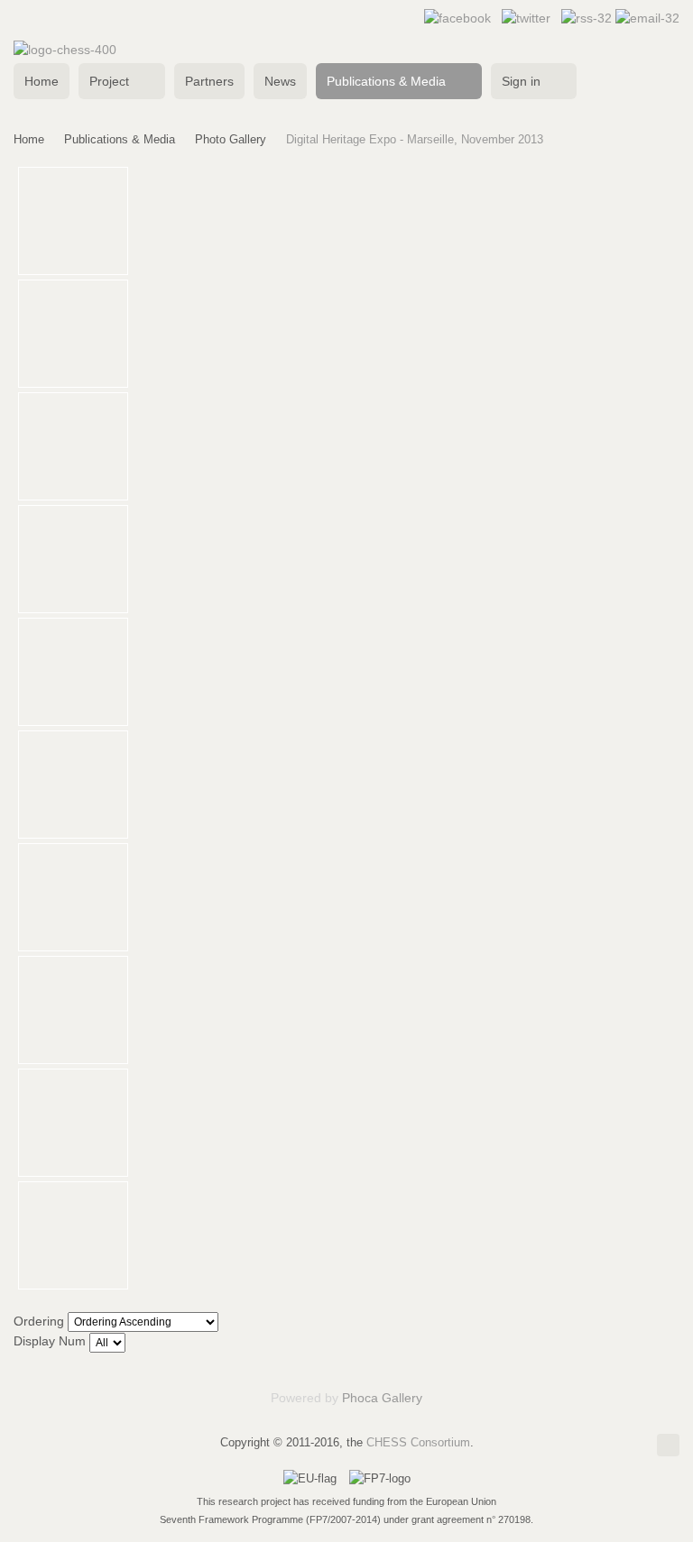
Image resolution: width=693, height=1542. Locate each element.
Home (29, 139)
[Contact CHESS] (647, 18)
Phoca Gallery (382, 1398)
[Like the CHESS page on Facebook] (457, 18)
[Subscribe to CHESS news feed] (588, 18)
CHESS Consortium (418, 1442)
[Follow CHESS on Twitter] (526, 18)
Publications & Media (119, 139)
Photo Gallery (230, 139)
